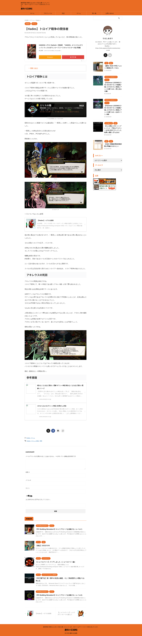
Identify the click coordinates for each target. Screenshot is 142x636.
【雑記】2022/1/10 (43, 545)
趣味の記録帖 (26, 8)
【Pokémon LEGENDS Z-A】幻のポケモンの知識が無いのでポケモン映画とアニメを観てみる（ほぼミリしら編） (113, 110)
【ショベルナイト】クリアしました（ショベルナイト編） (56, 562)
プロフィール (48, 13)
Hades (28, 438)
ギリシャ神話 (35, 441)
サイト (28, 488)
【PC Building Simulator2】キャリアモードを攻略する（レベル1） (59, 529)
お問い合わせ (110, 13)
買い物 (94, 13)
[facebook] (53, 431)
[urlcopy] (63, 431)
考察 (41, 441)
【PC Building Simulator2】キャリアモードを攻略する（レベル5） (59, 595)
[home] (110, 55)
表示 (35, 68)
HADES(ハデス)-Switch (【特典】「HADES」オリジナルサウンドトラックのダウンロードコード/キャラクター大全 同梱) (61, 46)
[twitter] (48, 431)
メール (28, 480)
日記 (63, 13)
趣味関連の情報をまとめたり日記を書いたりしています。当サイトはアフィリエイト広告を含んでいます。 (71, 627)
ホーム (32, 13)
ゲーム (79, 13)
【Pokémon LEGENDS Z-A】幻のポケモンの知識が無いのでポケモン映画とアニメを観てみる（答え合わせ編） (113, 87)
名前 (28, 472)
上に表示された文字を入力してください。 (38, 499)
